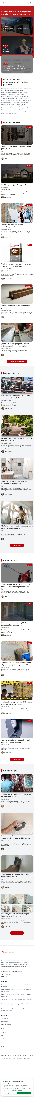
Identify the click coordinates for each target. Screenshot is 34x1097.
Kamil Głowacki (8, 451)
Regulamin (3, 1055)
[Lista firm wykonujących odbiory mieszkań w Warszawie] (17, 45)
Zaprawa (3, 1032)
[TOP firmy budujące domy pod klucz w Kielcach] (17, 173)
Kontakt (31, 1055)
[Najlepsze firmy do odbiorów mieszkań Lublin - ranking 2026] (17, 64)
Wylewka (3, 1041)
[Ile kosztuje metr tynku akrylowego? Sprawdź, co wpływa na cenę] (17, 903)
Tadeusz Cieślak (8, 408)
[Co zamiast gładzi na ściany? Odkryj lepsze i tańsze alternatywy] (17, 611)
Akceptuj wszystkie (24, 1093)
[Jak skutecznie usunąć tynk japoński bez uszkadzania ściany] (17, 783)
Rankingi (3, 1047)
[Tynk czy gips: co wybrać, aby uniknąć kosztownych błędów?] (17, 863)
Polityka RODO (7, 1058)
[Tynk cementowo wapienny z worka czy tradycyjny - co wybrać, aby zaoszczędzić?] (17, 252)
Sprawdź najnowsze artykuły (17, 361)
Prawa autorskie (12, 1055)
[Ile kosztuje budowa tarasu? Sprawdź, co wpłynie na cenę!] (17, 425)
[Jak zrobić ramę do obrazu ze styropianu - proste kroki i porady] (17, 294)
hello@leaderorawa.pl (9, 977)
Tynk (2, 1038)
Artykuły (4, 981)
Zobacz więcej (17, 545)
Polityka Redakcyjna (17, 1058)
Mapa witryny (27, 1058)
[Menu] (28, 3)
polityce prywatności (17, 1090)
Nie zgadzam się (10, 1093)
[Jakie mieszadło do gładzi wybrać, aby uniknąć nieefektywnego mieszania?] (17, 573)
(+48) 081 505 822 (8, 974)
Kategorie (4, 1029)
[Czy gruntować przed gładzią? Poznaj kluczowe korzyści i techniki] (17, 728)
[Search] (30, 3)
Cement (3, 1044)
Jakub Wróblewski (6, 1024)
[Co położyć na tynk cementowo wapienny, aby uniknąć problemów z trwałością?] (17, 823)
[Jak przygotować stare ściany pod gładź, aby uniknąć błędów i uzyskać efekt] (17, 651)
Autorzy (4, 1015)
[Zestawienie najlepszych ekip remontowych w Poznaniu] (17, 213)
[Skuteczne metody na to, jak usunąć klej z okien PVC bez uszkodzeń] (17, 512)
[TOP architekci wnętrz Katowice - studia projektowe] (17, 135)
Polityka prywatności (22, 1055)
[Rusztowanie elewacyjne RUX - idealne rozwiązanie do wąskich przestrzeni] (17, 385)
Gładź (2, 1035)
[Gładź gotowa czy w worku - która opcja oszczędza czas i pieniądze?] (17, 690)
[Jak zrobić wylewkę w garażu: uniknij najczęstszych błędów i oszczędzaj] (17, 332)
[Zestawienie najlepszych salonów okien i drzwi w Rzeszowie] (17, 26)
